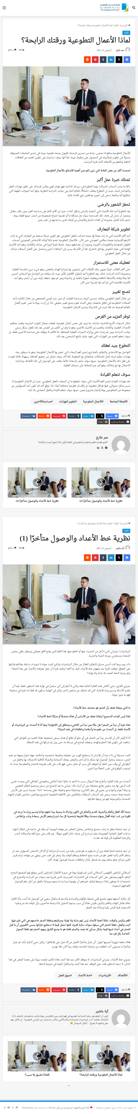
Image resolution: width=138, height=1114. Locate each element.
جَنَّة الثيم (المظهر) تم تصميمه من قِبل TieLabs (69, 1108)
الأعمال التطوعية (92, 401)
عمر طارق (120, 50)
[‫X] (102, 448)
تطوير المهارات (67, 401)
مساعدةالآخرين (42, 401)
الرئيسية (124, 25)
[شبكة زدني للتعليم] (114, 8)
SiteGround (27, 1108)
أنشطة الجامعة (118, 401)
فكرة (116, 25)
